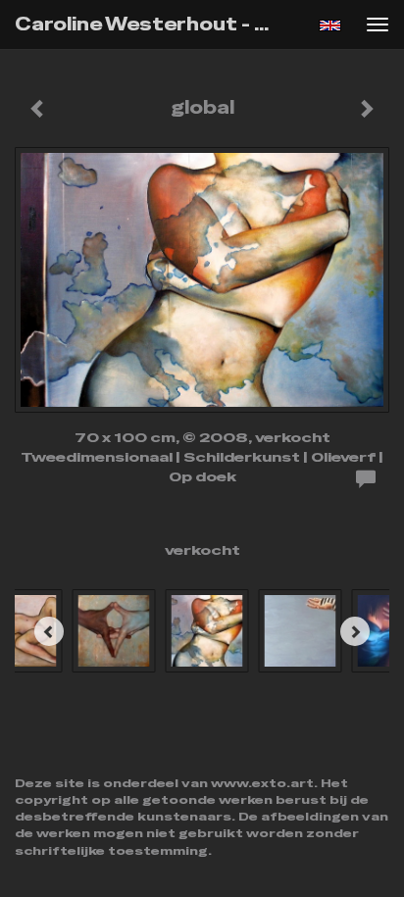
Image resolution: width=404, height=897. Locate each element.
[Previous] (49, 631)
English (330, 25)
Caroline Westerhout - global (154, 24)
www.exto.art (262, 783)
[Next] (355, 631)
